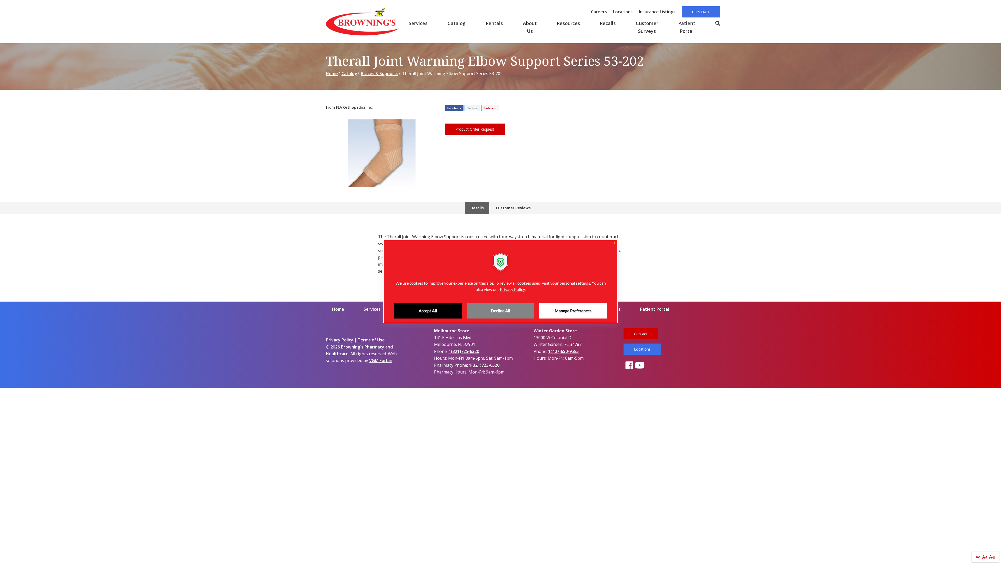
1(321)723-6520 (484, 365)
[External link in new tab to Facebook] (629, 365)
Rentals (494, 23)
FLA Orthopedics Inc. (354, 107)
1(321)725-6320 (464, 351)
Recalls (608, 23)
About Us (530, 27)
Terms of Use (371, 340)
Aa (978, 556)
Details (477, 207)
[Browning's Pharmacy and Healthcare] (362, 21)
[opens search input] (712, 23)
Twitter (472, 108)
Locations (623, 12)
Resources (568, 23)
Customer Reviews (513, 207)
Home (332, 73)
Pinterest (490, 108)
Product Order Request (474, 129)
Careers (599, 12)
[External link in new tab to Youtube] (639, 365)
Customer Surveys (647, 27)
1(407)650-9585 (563, 351)
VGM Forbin (380, 360)
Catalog (457, 23)
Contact (701, 11)
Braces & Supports (379, 73)
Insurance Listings (657, 12)
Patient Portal (686, 27)
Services (418, 23)
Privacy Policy (339, 340)
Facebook (454, 108)
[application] (500, 281)
